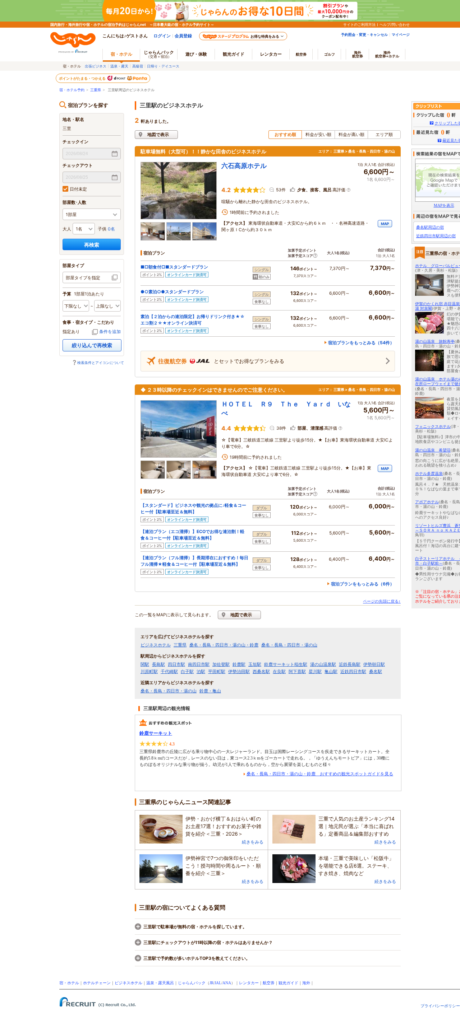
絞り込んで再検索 (92, 345)
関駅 (145, 664)
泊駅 (201, 671)
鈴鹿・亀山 (210, 691)
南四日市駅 (199, 664)
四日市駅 (176, 664)
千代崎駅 (169, 671)
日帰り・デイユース (163, 66)
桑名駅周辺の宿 (430, 227)
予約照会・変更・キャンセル (364, 34)
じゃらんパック (159, 54)
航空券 (301, 54)
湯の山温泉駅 (323, 664)
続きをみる (252, 842)
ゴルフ (329, 54)
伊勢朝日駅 (374, 664)
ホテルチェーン (97, 983)
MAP (385, 223)
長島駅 (158, 664)
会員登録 (183, 35)
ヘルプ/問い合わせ (395, 24)
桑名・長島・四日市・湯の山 (289, 645)
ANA (226, 983)
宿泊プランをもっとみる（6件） (362, 584)
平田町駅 (216, 671)
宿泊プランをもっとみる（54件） (361, 342)
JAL (218, 983)
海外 (357, 54)
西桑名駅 (261, 671)
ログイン (162, 35)
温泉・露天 (119, 66)
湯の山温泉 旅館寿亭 (435, 341)
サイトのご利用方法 (359, 24)
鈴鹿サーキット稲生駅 (285, 664)
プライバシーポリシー (440, 1005)
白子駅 (187, 671)
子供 (102, 229)
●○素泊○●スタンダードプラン (172, 291)
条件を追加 (110, 331)
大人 (67, 229)
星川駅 (315, 671)
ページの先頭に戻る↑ (382, 601)
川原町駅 (149, 671)
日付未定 (78, 189)
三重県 (95, 90)
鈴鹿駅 (239, 664)
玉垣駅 (254, 664)
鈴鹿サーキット (155, 733)
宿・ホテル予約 (71, 90)
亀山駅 (331, 671)
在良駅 (279, 671)
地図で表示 (158, 134)
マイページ (401, 34)
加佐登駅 (221, 664)
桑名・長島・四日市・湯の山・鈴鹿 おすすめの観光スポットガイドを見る (320, 773)
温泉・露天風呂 (160, 983)
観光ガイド (288, 983)
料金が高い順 (351, 134)
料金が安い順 (318, 134)
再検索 (91, 245)
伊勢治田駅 (239, 671)
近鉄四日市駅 (353, 671)
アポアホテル (427, 502)
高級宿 (137, 66)
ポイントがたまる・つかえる (82, 78)
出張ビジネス (95, 66)
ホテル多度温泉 (429, 473)
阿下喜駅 (297, 671)
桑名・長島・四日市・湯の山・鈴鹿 (223, 645)
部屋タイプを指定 (83, 277)
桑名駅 (375, 671)
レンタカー (271, 54)
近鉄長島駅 (349, 664)
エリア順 (384, 134)
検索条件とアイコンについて (100, 362)
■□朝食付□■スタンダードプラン (174, 267)
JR (211, 983)
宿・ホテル (69, 983)
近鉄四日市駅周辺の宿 (436, 236)
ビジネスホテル (156, 645)
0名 (111, 229)
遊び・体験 (196, 54)
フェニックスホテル (433, 426)
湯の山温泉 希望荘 (433, 450)
